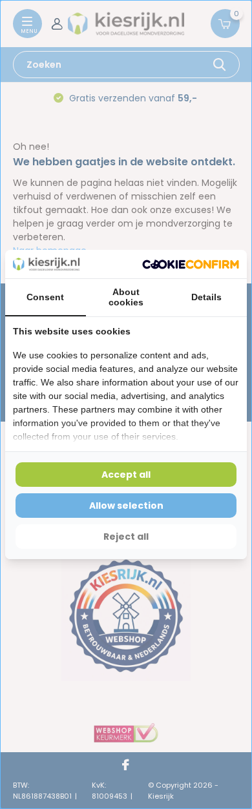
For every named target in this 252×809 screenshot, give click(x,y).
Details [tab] (206, 297)
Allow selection (126, 505)
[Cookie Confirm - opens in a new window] (190, 264)
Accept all (126, 474)
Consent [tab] (45, 297)
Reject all (126, 536)
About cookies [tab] (126, 297)
